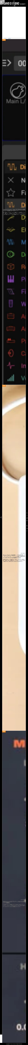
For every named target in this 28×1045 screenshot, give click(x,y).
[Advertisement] (14, 23)
